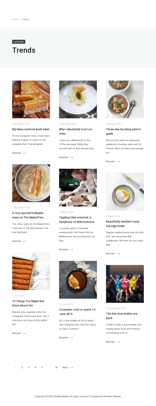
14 (57, 367)
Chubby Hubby (61, 396)
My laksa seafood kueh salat (30, 129)
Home (15, 19)
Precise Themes (112, 396)
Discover (16, 153)
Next (65, 367)
